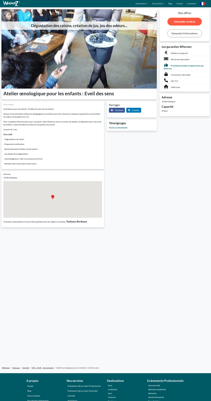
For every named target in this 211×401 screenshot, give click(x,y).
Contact (179, 3)
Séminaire (152, 393)
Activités (71, 396)
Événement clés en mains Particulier (83, 391)
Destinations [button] (141, 3)
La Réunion (112, 389)
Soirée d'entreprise (156, 397)
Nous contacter (33, 396)
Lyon (110, 393)
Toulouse (112, 397)
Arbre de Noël (154, 385)
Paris (110, 385)
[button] (203, 3)
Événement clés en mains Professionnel (84, 386)
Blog (170, 3)
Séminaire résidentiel (157, 389)
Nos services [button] (157, 3)
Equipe (30, 386)
